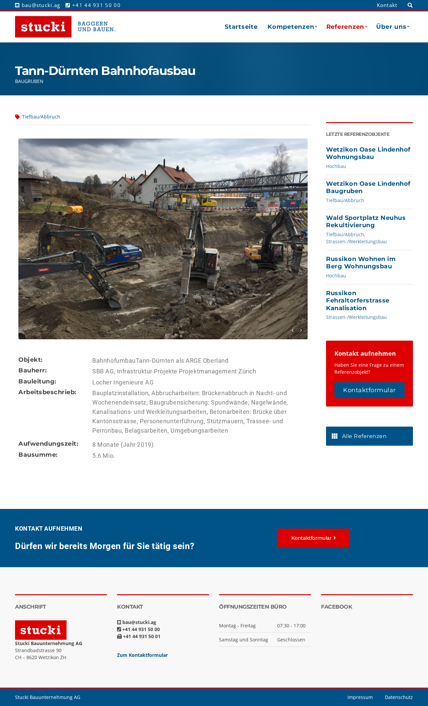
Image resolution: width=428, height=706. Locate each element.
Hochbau (336, 166)
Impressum (360, 697)
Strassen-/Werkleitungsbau (356, 241)
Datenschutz (399, 697)
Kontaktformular (369, 390)
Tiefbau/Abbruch (41, 116)
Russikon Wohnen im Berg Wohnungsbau (361, 262)
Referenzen (345, 26)
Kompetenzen (291, 26)
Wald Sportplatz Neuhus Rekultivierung (366, 221)
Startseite (241, 26)
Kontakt (387, 5)
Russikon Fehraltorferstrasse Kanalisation (358, 300)
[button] (313, 538)
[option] (163, 239)
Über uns (391, 26)
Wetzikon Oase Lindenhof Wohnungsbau (368, 153)
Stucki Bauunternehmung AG (47, 697)
